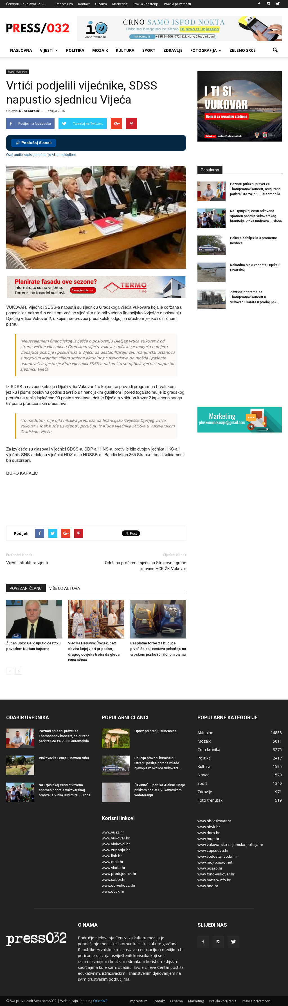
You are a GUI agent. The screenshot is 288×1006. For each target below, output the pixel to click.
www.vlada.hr (113, 867)
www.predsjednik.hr (119, 873)
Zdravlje (173, 50)
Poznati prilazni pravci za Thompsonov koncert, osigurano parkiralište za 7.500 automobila (255, 189)
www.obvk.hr (113, 891)
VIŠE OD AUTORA (64, 588)
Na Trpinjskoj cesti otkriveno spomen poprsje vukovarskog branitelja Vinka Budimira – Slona (256, 216)
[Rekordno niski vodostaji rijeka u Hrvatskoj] (211, 272)
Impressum (64, 4)
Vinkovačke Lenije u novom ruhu (64, 758)
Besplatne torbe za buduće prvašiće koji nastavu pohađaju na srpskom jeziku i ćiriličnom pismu (158, 649)
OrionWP (100, 1000)
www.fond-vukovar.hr (216, 874)
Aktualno (205, 732)
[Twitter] (277, 4)
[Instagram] (268, 4)
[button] (275, 50)
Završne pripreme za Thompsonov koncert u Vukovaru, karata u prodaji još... (254, 297)
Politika (75, 50)
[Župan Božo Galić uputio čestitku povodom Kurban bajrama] (34, 619)
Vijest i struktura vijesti (27, 562)
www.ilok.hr (112, 855)
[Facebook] (259, 4)
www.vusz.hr (113, 832)
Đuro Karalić (29, 111)
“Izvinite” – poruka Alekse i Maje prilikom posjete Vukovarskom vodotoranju (159, 790)
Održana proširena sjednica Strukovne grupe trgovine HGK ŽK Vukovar (145, 565)
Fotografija (203, 50)
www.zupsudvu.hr (213, 850)
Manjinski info (17, 72)
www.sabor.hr (114, 879)
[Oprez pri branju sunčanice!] (116, 738)
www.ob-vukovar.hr (119, 885)
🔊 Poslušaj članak (33, 143)
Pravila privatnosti (177, 4)
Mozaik (100, 50)
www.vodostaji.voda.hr (217, 856)
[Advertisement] (108, 501)
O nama (101, 4)
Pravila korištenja (146, 4)
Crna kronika (208, 749)
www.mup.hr (208, 838)
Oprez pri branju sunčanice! (155, 731)
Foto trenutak (209, 800)
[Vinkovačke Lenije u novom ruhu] (20, 765)
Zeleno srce (243, 50)
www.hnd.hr (207, 886)
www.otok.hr (112, 861)
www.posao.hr (209, 868)
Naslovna (21, 50)
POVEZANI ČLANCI (26, 588)
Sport (149, 50)
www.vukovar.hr (116, 838)
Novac (203, 775)
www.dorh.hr (208, 832)
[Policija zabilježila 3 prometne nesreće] (211, 245)
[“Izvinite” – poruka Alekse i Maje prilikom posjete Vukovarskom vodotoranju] (116, 792)
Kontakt (84, 4)
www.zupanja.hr (116, 850)
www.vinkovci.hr (116, 844)
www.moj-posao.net (214, 862)
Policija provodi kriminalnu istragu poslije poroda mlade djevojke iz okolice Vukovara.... (158, 763)
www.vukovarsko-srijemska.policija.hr (230, 844)
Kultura (125, 50)
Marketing (119, 4)
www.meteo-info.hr (214, 880)
